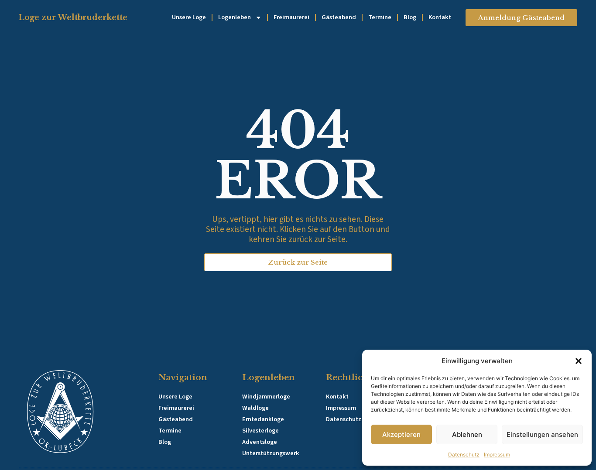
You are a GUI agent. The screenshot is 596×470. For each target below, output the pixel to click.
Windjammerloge (266, 396)
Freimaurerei (291, 17)
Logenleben (234, 17)
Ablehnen (467, 434)
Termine (379, 17)
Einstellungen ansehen (542, 434)
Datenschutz (464, 454)
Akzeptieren (401, 434)
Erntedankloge (263, 419)
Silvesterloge (260, 430)
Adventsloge (259, 441)
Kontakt (439, 17)
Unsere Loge (189, 17)
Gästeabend (339, 17)
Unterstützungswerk (270, 453)
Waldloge (255, 407)
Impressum (497, 454)
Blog (410, 17)
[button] (578, 361)
